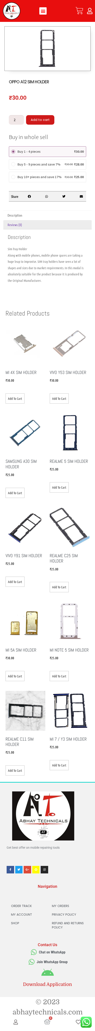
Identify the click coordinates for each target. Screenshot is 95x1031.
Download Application (47, 984)
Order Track (21, 906)
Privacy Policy (64, 914)
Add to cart (40, 119)
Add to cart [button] (15, 398)
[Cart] (79, 11)
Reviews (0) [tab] (15, 225)
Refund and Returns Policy (68, 925)
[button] (43, 11)
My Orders (60, 906)
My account (21, 914)
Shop (15, 923)
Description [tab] (15, 215)
